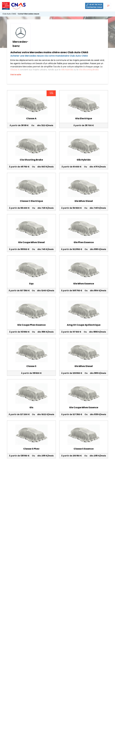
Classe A (15, 69)
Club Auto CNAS (10, 14)
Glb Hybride (67, 69)
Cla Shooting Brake (89, 69)
